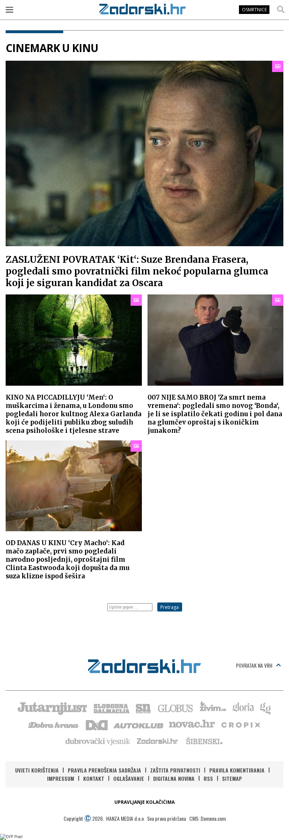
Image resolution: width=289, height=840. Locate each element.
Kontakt (93, 778)
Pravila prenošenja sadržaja (104, 770)
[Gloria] (242, 707)
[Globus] (176, 707)
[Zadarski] (142, 9)
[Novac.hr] (192, 724)
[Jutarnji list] (52, 707)
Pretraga (169, 607)
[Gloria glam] (265, 707)
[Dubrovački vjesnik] (98, 740)
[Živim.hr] (213, 707)
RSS (208, 778)
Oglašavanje (128, 778)
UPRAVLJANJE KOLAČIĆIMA (144, 802)
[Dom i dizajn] (97, 724)
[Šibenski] (204, 740)
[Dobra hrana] (54, 724)
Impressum (60, 778)
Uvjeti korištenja (37, 770)
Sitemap (232, 778)
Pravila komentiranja (237, 770)
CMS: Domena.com (207, 818)
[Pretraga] (280, 9)
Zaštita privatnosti (175, 770)
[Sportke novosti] (143, 707)
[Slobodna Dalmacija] (111, 707)
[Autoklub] (139, 724)
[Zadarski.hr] (157, 740)
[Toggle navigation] (9, 9)
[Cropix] (240, 724)
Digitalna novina (174, 778)
